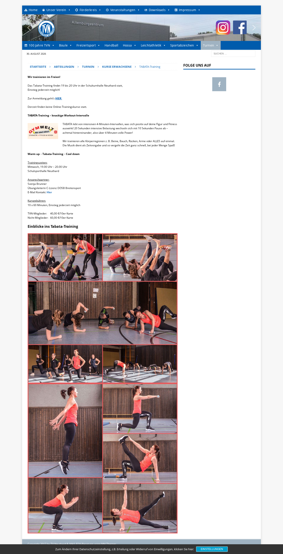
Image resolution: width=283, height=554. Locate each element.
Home (33, 10)
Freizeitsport (86, 45)
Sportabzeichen (182, 45)
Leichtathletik (151, 45)
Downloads (157, 10)
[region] (141, 27)
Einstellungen (212, 549)
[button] (29, 27)
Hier (49, 192)
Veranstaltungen (123, 10)
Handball (112, 45)
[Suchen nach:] (233, 53)
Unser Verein (56, 10)
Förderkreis (88, 10)
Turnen (208, 45)
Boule (63, 45)
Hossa (127, 45)
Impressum (187, 10)
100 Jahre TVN (39, 45)
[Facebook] (219, 84)
